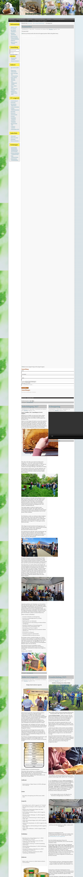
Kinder (22, 377)
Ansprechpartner (14, 114)
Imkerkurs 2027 (14, 27)
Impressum (29, 19)
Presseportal (13, 102)
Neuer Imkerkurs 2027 (24, 21)
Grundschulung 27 (14, 100)
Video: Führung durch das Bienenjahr (14, 79)
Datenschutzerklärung (39, 19)
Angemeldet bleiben (13, 54)
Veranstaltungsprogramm (58, 19)
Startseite (12, 19)
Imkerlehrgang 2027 (30, 406)
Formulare (13, 116)
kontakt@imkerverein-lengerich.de (57, 836)
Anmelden (12, 56)
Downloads (13, 111)
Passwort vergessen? (15, 60)
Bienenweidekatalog (15, 140)
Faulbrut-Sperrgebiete (15, 106)
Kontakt (49, 19)
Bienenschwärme (14, 36)
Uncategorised (30, 402)
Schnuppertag (54, 406)
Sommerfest (27, 26)
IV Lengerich (13, 28)
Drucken (51, 29)
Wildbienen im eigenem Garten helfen (14, 93)
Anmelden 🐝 (25, 387)
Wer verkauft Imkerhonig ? (39, 23)
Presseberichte (13, 21)
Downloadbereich (21, 19)
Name (22, 370)
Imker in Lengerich (30, 677)
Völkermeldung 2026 (15, 129)
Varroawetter (13, 136)
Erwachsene (23, 374)
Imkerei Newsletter (14, 137)
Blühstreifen (13, 113)
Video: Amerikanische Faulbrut (14, 83)
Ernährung (23, 381)
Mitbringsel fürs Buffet (25, 382)
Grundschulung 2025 (57, 677)
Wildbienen (13, 40)
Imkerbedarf (13, 139)
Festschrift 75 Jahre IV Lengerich (39, 21)
